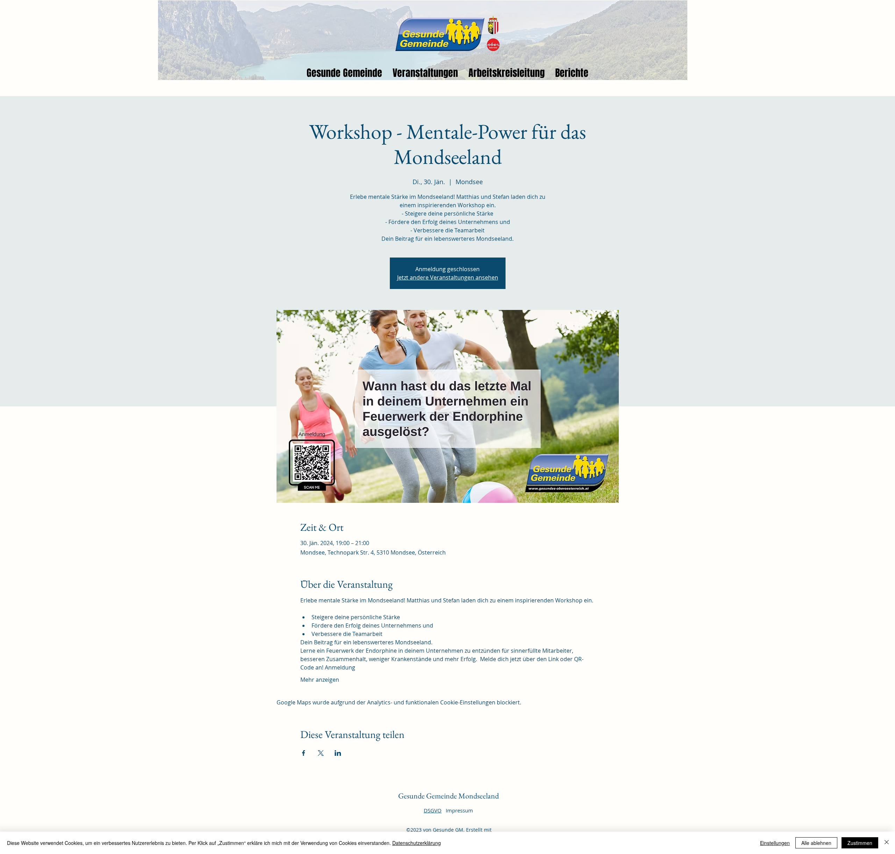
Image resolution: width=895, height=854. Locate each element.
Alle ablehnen (816, 842)
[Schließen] (886, 842)
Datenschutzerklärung (416, 842)
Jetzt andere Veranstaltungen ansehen (447, 277)
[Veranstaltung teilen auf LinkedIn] (338, 753)
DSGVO (433, 810)
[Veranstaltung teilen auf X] (320, 753)
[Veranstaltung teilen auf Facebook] (303, 753)
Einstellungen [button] (775, 842)
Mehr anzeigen (319, 679)
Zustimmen (859, 842)
